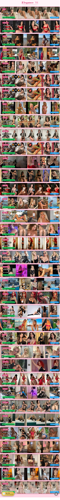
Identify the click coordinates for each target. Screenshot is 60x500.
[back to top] (56, 494)
